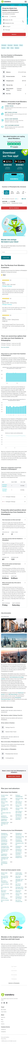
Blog (2, 1019)
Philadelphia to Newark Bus (19, 818)
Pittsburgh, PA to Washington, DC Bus (4, 809)
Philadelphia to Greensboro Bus (4, 834)
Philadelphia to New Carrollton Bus (4, 863)
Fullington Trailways (7, 286)
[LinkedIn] (6, 1003)
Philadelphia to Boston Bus (4, 799)
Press (2, 1021)
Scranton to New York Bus (4, 796)
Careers (2, 1023)
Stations (17, 48)
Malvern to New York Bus (4, 802)
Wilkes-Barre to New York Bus (19, 802)
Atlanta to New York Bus (19, 894)
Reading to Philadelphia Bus (19, 796)
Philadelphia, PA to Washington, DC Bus (5, 824)
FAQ (8, 48)
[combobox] (14, 20)
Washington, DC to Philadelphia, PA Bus (19, 881)
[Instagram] (1, 1003)
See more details (5, 347)
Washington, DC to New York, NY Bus (19, 888)
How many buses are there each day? (11, 519)
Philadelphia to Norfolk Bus (19, 847)
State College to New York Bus (19, 812)
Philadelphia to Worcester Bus (4, 840)
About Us (3, 1017)
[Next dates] (25, 192)
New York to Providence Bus (19, 901)
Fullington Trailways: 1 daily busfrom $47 (11, 343)
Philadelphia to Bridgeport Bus (19, 856)
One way (6, 16)
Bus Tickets (14, 966)
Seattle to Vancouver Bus (4, 897)
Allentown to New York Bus (19, 809)
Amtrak (3, 694)
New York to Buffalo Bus (18, 877)
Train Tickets (3, 1011)
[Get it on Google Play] (19, 161)
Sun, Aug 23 (7, 26)
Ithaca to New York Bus (5, 888)
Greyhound (20, 692)
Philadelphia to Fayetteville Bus (19, 840)
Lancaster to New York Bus (6, 813)
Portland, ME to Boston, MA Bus (19, 873)
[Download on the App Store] (8, 161)
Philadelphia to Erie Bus (20, 844)
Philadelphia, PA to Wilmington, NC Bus (5, 851)
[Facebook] (4, 1003)
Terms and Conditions (5, 1037)
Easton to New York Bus (19, 805)
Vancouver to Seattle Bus (18, 891)
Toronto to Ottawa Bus (5, 884)
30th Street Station (13, 694)
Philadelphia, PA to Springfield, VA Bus (5, 847)
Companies (3, 1031)
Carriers (3, 48)
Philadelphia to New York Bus (19, 815)
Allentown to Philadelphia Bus (4, 816)
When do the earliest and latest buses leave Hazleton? (11, 564)
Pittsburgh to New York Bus (19, 799)
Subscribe (6, 257)
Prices (21, 45)
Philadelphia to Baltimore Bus (4, 820)
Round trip (13, 16)
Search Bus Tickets (14, 776)
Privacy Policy (3, 1038)
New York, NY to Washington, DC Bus (4, 877)
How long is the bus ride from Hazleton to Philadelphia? (12, 539)
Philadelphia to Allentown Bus (19, 834)
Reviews (16, 45)
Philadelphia (14, 978)
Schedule (4, 45)
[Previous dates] (2, 192)
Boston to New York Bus (4, 873)
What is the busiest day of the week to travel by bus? (11, 583)
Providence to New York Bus (5, 894)
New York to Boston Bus (18, 884)
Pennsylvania (14, 974)
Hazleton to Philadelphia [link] (14, 983)
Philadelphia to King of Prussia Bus (20, 837)
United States (14, 970)
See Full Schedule (14, 208)
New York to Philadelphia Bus (4, 881)
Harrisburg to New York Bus (5, 805)
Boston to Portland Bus (5, 901)
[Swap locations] (23, 21)
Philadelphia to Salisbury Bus (4, 844)
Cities (12, 48)
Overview (10, 45)
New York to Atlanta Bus (3, 891)
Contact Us (3, 1029)
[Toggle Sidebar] (26, 1)
